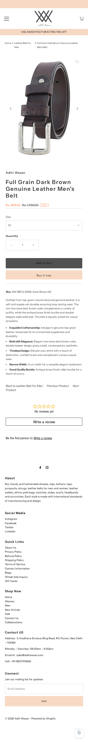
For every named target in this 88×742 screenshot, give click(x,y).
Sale (7, 613)
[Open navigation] (6, 19)
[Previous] (10, 108)
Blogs (8, 572)
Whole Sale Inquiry (16, 577)
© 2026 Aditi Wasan (17, 718)
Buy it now (44, 275)
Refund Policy (13, 556)
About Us (10, 547)
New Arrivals (12, 609)
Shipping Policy (14, 560)
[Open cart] (82, 19)
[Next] (77, 108)
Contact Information (17, 568)
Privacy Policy (13, 551)
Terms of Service (15, 564)
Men (7, 605)
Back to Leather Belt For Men (24, 386)
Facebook (11, 523)
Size (8, 216)
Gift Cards (11, 581)
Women (10, 601)
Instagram (11, 518)
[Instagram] (47, 467)
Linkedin (10, 531)
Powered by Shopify (43, 718)
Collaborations (13, 622)
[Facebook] (40, 467)
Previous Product (58, 386)
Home (8, 43)
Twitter (9, 527)
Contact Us (11, 618)
